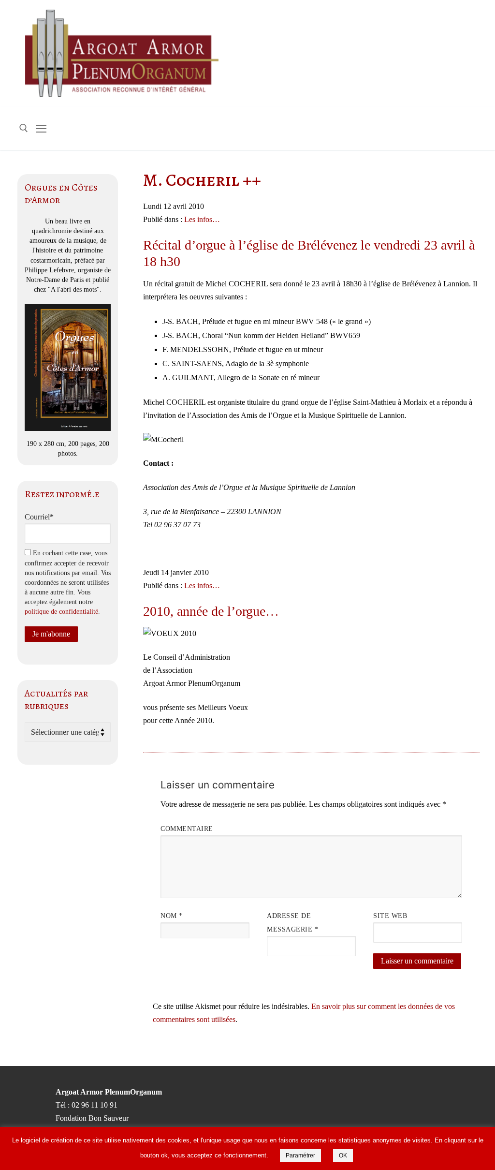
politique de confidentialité (61, 611)
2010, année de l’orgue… (211, 611)
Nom (171, 915)
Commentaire (186, 828)
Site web (390, 915)
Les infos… (202, 219)
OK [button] (343, 1155)
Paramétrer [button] (300, 1155)
